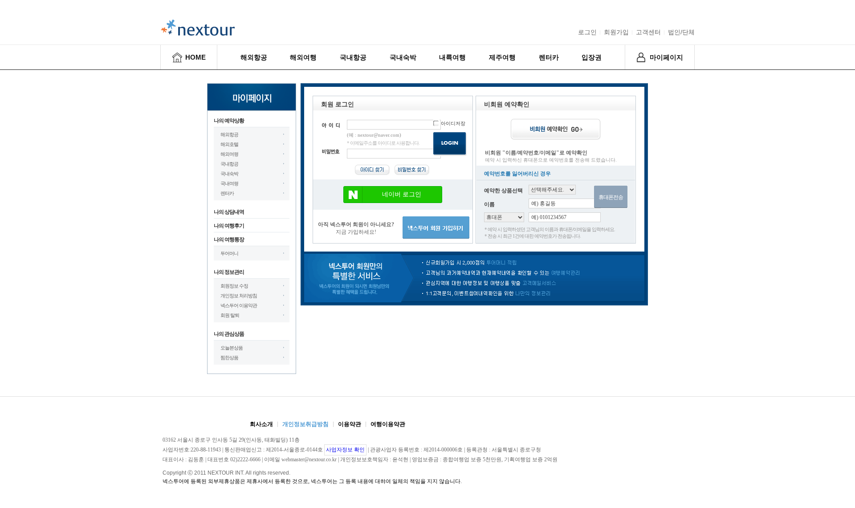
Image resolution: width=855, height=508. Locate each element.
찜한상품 (229, 357)
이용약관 (349, 424)
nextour (197, 27)
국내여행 (229, 183)
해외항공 (253, 57)
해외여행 (303, 57)
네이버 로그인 (401, 194)
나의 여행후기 (229, 226)
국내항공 (353, 57)
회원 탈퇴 (229, 315)
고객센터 (648, 32)
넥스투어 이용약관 (238, 305)
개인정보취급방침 (305, 424)
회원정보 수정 (234, 286)
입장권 (592, 57)
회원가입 (616, 32)
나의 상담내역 (229, 212)
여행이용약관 (387, 424)
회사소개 (261, 424)
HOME (195, 57)
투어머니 (229, 253)
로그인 (587, 32)
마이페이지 (666, 57)
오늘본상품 (231, 347)
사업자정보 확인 (345, 450)
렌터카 (549, 57)
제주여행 (502, 57)
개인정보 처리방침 (238, 295)
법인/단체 (681, 32)
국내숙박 (403, 57)
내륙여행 (452, 57)
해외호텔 (229, 144)
